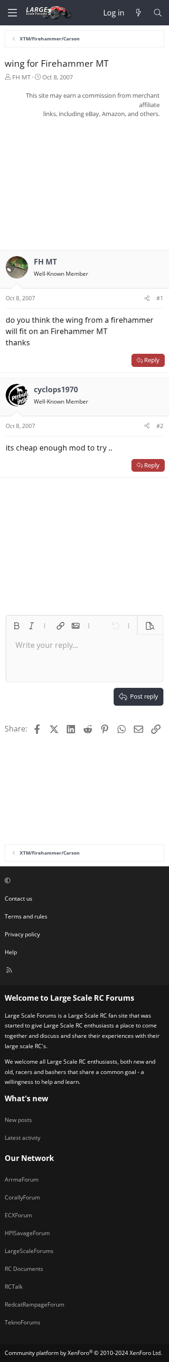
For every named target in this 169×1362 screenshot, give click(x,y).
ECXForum (18, 1215)
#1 (159, 298)
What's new (26, 1098)
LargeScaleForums (29, 1251)
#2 (159, 426)
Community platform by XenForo (83, 1353)
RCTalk (14, 1287)
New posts (18, 1120)
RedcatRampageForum (34, 1304)
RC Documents (24, 1269)
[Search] (157, 12)
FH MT (21, 77)
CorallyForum (22, 1197)
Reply (152, 360)
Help (11, 952)
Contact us (18, 899)
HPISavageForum (27, 1233)
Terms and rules (26, 916)
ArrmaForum (21, 1179)
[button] (16, 625)
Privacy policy (22, 934)
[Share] (147, 298)
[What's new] (138, 12)
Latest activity (22, 1138)
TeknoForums (22, 1322)
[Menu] (12, 13)
